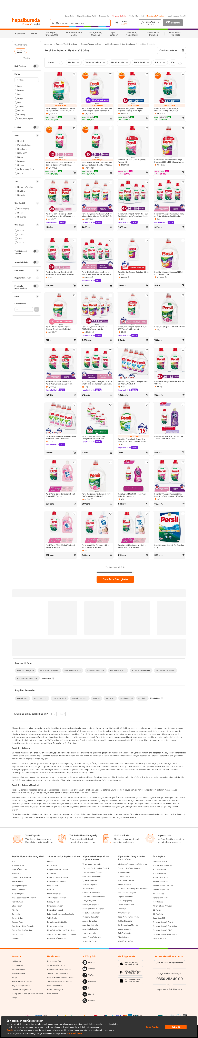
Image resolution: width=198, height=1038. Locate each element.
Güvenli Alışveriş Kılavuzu (22, 989)
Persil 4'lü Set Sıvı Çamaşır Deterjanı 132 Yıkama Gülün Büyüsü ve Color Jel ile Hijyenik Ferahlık (97, 273)
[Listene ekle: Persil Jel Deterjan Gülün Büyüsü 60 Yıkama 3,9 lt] (146, 128)
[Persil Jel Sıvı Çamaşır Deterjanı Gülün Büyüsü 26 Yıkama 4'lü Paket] (61, 418)
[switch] (36, 66)
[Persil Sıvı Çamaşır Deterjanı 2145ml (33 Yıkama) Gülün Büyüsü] (97, 476)
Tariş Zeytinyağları (125, 933)
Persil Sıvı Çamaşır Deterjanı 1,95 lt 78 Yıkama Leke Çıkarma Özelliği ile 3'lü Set (97, 215)
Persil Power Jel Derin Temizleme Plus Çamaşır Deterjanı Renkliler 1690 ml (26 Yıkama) (97, 163)
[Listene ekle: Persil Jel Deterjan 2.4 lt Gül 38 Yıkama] (183, 295)
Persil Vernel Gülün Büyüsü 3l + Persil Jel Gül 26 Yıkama (60, 546)
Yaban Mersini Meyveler (91, 864)
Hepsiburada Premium (155, 16)
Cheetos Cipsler (124, 876)
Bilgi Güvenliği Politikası (21, 985)
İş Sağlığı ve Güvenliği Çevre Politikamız (27, 994)
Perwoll (21, 90)
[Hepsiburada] (26, 20)
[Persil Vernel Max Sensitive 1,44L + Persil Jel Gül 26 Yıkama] (97, 527)
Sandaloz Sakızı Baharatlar (92, 909)
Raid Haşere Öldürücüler (56, 938)
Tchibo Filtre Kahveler (126, 880)
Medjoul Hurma (88, 888)
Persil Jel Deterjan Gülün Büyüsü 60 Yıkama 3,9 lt (132, 161)
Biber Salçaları (123, 937)
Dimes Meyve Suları (55, 926)
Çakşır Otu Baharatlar (90, 905)
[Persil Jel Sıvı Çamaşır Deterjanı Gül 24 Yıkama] (133, 254)
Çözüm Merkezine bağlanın (169, 962)
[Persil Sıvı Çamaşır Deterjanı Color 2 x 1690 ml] (169, 364)
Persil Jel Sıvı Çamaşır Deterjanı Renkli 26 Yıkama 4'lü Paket (133, 382)
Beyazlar (21, 195)
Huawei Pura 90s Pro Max (163, 886)
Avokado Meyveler (89, 884)
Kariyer (15, 977)
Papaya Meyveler (89, 933)
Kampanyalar (104, 16)
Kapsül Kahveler (18, 890)
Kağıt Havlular (17, 902)
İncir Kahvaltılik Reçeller (127, 892)
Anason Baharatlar (89, 921)
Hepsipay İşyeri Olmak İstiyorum (59, 969)
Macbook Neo (158, 894)
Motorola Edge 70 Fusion (162, 906)
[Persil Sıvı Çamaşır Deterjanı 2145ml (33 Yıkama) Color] (169, 254)
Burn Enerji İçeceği (125, 901)
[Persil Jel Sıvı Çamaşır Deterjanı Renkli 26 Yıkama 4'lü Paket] (133, 364)
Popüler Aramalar (159, 869)
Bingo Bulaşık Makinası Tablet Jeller (61, 930)
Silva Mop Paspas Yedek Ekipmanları (61, 934)
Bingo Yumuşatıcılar (54, 906)
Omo (20, 94)
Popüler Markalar (159, 873)
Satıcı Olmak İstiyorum (55, 965)
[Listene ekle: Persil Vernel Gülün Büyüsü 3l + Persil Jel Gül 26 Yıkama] (74, 513)
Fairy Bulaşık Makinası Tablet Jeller (60, 914)
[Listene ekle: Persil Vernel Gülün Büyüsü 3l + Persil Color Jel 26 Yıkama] (74, 462)
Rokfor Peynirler (124, 872)
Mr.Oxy (21, 110)
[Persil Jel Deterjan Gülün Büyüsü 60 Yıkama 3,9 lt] (133, 142)
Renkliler (21, 191)
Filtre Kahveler (17, 881)
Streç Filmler (17, 906)
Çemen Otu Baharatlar (91, 892)
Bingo (20, 98)
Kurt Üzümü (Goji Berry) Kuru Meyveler (133, 888)
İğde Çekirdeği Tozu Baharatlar (130, 868)
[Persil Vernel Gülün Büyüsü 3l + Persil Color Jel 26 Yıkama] (61, 476)
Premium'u (28, 24)
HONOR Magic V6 (160, 938)
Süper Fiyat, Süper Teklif (86, 16)
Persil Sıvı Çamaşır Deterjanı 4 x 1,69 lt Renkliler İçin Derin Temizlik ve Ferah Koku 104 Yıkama (133, 215)
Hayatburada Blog (54, 961)
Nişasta (15, 910)
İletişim (14, 998)
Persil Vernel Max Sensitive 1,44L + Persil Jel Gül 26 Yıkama (95, 546)
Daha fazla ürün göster (115, 579)
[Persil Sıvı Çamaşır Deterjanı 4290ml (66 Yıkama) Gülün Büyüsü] (133, 309)
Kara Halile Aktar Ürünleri (92, 872)
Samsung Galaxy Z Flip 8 (162, 930)
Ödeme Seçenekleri (54, 985)
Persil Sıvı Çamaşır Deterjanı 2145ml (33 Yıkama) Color (168, 273)
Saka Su (50, 890)
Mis (19, 102)
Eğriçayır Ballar (53, 902)
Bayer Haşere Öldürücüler (57, 922)
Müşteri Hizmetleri (136, 16)
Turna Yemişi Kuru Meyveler (128, 917)
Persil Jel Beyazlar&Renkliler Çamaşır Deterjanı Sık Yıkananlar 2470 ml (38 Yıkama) (60, 109)
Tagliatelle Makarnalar (91, 913)
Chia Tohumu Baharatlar (91, 876)
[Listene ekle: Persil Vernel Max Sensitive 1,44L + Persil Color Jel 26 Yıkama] (146, 513)
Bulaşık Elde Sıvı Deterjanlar (22, 930)
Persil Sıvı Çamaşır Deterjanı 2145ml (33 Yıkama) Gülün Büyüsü (96, 495)
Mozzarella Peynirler (90, 941)
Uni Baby (21, 114)
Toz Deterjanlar (18, 865)
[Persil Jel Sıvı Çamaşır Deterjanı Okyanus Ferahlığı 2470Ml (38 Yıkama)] (169, 88)
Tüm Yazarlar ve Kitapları (162, 865)
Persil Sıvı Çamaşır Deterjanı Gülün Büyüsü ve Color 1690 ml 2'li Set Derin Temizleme (169, 495)
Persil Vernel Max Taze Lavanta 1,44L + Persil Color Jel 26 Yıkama (169, 437)
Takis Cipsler (52, 918)
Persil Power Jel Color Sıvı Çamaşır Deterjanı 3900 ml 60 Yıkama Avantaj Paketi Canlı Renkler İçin (169, 161)
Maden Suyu (17, 873)
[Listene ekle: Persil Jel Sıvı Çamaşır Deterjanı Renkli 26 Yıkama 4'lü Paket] (146, 350)
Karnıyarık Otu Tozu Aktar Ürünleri (95, 868)
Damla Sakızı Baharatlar (91, 937)
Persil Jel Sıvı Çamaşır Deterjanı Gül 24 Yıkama (133, 273)
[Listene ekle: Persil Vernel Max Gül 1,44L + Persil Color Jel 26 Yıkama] (146, 462)
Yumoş (20, 106)
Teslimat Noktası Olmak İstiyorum (60, 981)
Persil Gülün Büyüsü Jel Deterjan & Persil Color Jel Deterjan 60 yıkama (59, 382)
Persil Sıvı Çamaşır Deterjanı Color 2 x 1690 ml (169, 382)
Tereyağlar (16, 914)
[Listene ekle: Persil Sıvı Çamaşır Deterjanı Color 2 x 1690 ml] (183, 350)
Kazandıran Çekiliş (160, 898)
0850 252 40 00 (169, 979)
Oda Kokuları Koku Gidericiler (23, 926)
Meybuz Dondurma (125, 897)
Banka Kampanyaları (55, 989)
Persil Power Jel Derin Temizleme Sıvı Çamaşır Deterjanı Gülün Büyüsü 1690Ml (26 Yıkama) (60, 163)
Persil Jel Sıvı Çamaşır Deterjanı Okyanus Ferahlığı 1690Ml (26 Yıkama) (130, 109)
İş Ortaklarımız (17, 965)
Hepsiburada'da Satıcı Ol (176, 16)
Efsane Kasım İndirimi (161, 877)
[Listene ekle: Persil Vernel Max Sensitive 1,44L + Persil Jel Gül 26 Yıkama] (110, 513)
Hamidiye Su (52, 873)
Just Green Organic (25, 118)
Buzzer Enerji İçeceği (55, 910)
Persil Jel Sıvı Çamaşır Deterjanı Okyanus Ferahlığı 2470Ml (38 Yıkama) (166, 109)
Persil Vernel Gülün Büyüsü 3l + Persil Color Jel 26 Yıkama (60, 495)
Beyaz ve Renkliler (25, 187)
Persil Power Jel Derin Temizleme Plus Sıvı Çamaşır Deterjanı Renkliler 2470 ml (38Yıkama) (97, 109)
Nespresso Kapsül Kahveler (57, 869)
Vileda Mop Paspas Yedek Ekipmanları (132, 864)
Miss (20, 86)
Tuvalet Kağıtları (18, 894)
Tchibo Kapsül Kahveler (56, 898)
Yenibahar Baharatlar (90, 917)
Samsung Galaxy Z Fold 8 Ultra (165, 926)
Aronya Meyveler (89, 901)
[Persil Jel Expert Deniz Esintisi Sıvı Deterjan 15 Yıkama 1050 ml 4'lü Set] (133, 418)
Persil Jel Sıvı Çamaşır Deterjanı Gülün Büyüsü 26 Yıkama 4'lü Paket (61, 437)
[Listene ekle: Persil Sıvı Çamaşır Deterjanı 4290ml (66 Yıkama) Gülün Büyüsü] (146, 295)
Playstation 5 (158, 902)
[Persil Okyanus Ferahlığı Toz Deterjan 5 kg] (169, 527)
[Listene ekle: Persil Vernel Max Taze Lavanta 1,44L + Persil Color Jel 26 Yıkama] (183, 404)
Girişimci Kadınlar (119, 16)
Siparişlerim (69, 16)
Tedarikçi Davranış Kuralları (57, 973)
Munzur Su (122, 909)
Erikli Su (50, 861)
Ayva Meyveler (123, 913)
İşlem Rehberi (52, 994)
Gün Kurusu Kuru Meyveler (128, 925)
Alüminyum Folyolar (19, 886)
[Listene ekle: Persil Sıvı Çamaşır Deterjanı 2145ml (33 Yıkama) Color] (183, 240)
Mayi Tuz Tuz (52, 886)
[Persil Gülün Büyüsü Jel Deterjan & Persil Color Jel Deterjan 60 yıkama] (61, 364)
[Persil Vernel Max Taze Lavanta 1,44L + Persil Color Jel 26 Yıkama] (169, 418)
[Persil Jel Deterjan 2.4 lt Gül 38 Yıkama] (169, 309)
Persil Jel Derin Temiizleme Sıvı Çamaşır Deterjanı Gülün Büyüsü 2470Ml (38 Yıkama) (58, 328)
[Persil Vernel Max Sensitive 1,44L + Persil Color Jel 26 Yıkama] (133, 527)
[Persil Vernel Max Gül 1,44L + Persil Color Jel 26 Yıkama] (133, 476)
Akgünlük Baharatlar (90, 929)
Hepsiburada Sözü (160, 861)
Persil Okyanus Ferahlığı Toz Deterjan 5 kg (169, 546)
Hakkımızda (16, 961)
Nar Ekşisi (16, 938)
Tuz (13, 861)
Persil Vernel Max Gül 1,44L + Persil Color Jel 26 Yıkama (132, 495)
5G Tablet (156, 910)
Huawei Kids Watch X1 (161, 881)
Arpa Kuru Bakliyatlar (90, 925)
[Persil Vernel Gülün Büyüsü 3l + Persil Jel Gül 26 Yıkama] (61, 527)
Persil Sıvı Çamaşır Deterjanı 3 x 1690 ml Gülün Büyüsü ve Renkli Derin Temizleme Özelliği (169, 215)
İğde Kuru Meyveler (90, 880)
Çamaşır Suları (17, 922)
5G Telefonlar (158, 914)
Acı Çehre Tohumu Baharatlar (93, 897)
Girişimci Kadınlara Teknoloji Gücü (60, 977)
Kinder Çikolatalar (125, 884)
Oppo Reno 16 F (159, 918)
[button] (61, 118)
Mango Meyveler (124, 929)
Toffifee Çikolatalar (125, 921)
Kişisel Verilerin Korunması (22, 981)
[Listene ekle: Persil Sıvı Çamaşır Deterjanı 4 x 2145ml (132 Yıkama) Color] (110, 295)
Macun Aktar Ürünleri (126, 905)
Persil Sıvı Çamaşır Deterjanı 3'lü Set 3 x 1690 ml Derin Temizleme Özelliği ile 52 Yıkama (97, 382)
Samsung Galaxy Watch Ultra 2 (165, 934)
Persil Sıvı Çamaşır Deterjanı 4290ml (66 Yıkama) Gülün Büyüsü (132, 328)
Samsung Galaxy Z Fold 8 (163, 922)
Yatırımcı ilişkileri (18, 969)
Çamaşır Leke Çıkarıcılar (21, 877)
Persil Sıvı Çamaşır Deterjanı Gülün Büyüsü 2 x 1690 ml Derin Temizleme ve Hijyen (60, 273)
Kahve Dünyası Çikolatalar (57, 877)
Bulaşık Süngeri (18, 934)
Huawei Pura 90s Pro (161, 890)
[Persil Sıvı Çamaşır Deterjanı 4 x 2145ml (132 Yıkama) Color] (97, 309)
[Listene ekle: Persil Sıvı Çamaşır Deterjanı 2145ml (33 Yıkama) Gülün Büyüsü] (110, 462)
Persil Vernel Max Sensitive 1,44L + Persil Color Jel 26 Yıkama (132, 546)
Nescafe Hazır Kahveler (56, 881)
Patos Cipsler (52, 865)
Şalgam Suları (17, 918)
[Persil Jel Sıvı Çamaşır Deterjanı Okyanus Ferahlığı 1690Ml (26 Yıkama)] (133, 88)
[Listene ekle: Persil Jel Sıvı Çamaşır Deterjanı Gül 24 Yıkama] (146, 240)
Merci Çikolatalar (53, 894)
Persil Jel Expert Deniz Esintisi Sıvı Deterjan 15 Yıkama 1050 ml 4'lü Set (132, 440)
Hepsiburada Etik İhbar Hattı (169, 989)
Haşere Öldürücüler (19, 869)
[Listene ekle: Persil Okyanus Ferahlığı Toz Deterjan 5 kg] (183, 513)
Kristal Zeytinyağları (125, 941)
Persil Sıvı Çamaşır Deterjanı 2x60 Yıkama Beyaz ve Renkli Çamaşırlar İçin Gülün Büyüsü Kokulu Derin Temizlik (60, 215)
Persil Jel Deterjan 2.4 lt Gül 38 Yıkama (169, 327)
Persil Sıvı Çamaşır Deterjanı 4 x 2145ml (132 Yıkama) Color (94, 328)
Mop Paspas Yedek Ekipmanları (24, 898)
